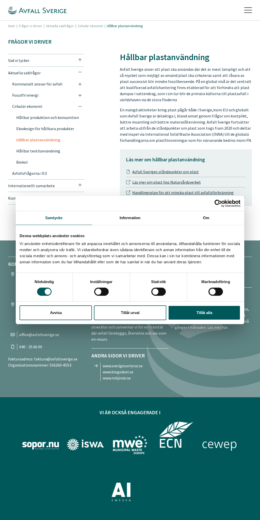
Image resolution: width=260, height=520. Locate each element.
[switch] (101, 292)
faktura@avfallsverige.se (55, 358)
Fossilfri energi (25, 95)
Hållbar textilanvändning (38, 150)
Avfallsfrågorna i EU (29, 173)
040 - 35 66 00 (30, 346)
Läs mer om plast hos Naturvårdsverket (166, 182)
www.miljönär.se (117, 377)
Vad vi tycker (18, 60)
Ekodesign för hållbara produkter (45, 128)
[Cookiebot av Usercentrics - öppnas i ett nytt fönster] (218, 203)
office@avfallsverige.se (39, 334)
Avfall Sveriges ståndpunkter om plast (165, 171)
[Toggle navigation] (248, 10)
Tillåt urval (130, 312)
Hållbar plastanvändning (38, 139)
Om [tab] (206, 218)
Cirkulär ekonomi (90, 26)
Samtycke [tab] (54, 218)
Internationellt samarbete (31, 185)
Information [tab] (130, 218)
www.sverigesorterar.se (123, 365)
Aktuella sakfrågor (60, 26)
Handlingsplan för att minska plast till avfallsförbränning (183, 192)
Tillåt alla (204, 312)
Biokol (22, 162)
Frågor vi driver (30, 26)
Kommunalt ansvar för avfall (37, 83)
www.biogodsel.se (118, 371)
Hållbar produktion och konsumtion (47, 117)
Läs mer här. (217, 327)
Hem (11, 26)
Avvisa (56, 312)
